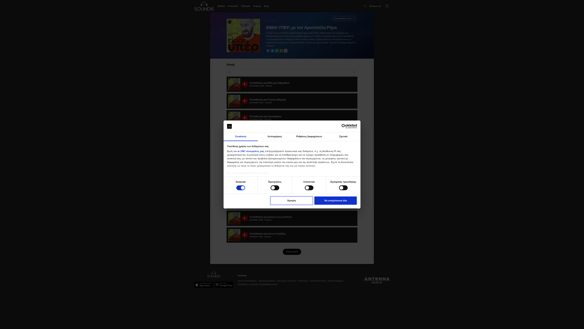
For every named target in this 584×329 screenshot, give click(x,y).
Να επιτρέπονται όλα (335, 200)
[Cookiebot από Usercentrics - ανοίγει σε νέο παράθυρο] (343, 126)
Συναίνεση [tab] (240, 136)
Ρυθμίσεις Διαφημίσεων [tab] (309, 136)
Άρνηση (291, 200)
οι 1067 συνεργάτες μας (251, 151)
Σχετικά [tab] (343, 136)
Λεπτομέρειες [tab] (275, 136)
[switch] (275, 187)
